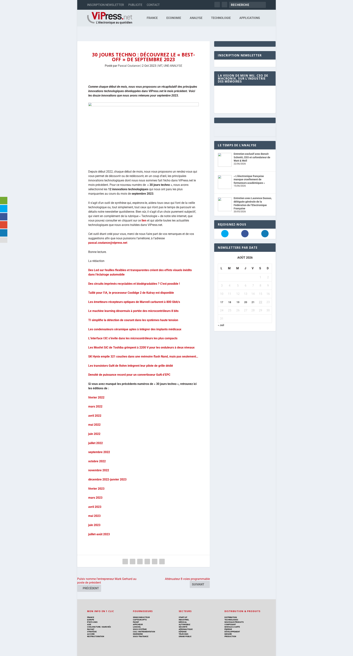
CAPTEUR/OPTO (140, 620)
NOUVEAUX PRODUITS (234, 622)
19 (237, 302)
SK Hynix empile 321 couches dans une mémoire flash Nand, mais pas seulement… (143, 356)
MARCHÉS (106, 627)
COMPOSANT (230, 624)
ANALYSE (196, 18)
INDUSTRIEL (184, 620)
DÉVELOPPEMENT (232, 632)
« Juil (221, 325)
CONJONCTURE (94, 627)
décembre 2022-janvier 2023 (107, 479)
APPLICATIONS (249, 18)
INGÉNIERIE (138, 634)
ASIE (89, 624)
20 (245, 302)
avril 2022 (94, 415)
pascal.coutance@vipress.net (107, 242)
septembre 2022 (99, 452)
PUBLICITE (135, 5)
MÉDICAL (183, 622)
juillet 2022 (95, 443)
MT (160, 65)
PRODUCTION (230, 636)
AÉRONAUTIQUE (186, 629)
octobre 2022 (97, 461)
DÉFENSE (183, 632)
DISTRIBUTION (230, 617)
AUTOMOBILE (184, 624)
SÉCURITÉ (183, 627)
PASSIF (136, 622)
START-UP (183, 617)
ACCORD (91, 634)
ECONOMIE (173, 18)
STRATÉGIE (92, 632)
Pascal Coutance (129, 65)
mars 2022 (95, 406)
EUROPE (90, 620)
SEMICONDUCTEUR (141, 617)
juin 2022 (94, 434)
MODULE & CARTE (232, 627)
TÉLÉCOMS (183, 634)
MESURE (228, 634)
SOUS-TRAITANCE (140, 636)
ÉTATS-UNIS (92, 622)
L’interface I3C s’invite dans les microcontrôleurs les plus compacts (132, 338)
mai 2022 (94, 424)
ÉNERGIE (228, 629)
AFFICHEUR (138, 624)
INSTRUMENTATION (146, 632)
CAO (135, 632)
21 (253, 302)
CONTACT (153, 5)
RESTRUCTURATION (95, 636)
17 (221, 302)
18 (229, 302)
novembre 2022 (98, 470)
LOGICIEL (137, 627)
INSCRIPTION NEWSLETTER (105, 5)
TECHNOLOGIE (221, 18)
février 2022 (96, 397)
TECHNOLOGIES (231, 620)
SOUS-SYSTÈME (140, 629)
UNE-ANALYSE (173, 65)
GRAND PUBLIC (185, 636)
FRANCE (152, 18)
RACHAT (90, 629)
